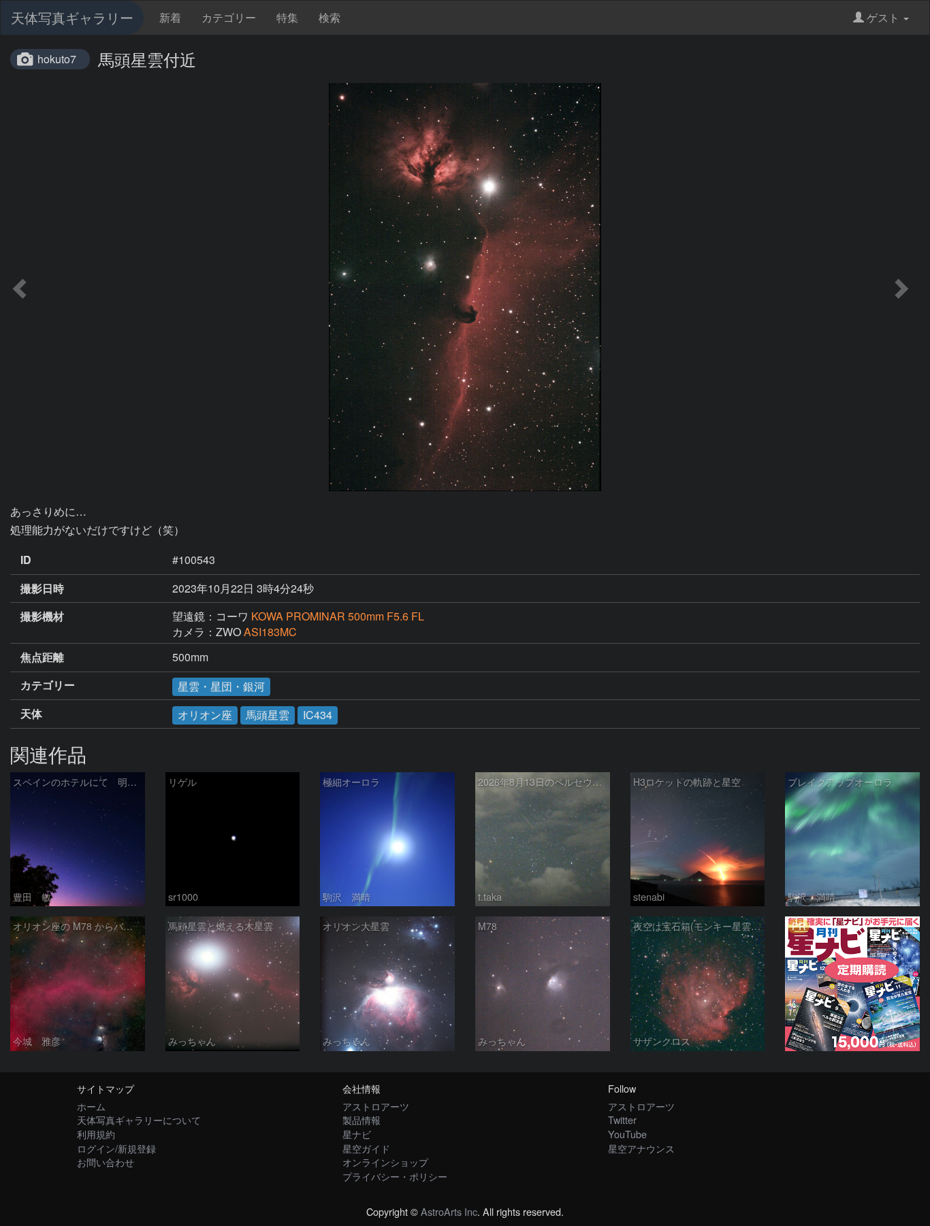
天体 (31, 713)
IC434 (317, 715)
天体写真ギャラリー (72, 17)
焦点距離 (42, 657)
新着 (170, 17)
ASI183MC (270, 632)
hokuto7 (56, 59)
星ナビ (356, 1134)
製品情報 (361, 1119)
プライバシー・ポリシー (394, 1176)
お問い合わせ (105, 1162)
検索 (329, 17)
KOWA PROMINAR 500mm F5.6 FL (337, 616)
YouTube (627, 1134)
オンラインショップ (385, 1162)
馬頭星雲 (267, 715)
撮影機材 (42, 616)
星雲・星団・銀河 (221, 686)
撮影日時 (42, 588)
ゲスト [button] (883, 17)
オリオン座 (205, 715)
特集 (287, 17)
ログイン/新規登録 (116, 1148)
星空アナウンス (641, 1148)
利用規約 (96, 1134)
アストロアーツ (375, 1106)
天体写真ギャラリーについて (139, 1119)
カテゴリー (229, 17)
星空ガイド (366, 1148)
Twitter (622, 1119)
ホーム (91, 1106)
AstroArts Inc (449, 1211)
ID (25, 559)
